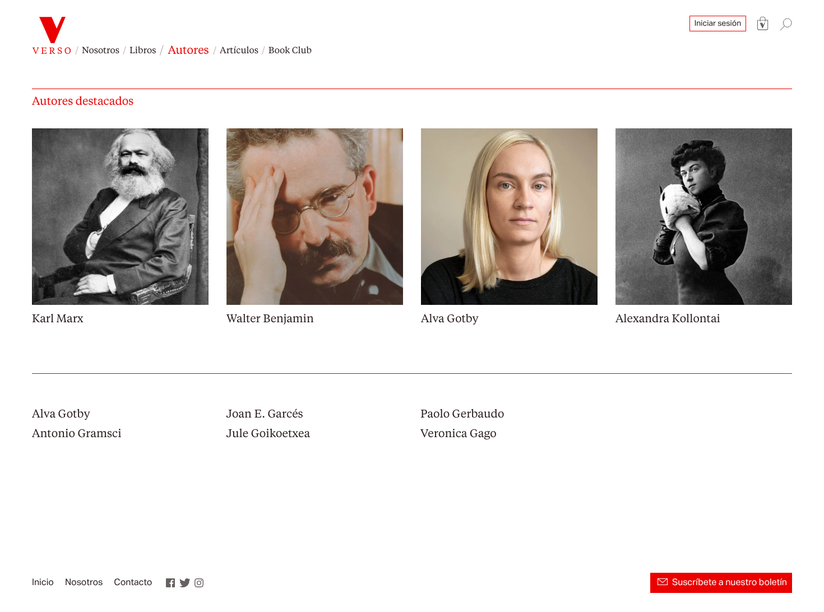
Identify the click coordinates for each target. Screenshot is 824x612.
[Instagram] (199, 583)
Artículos (239, 49)
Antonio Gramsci (77, 432)
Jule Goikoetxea (268, 432)
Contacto (133, 582)
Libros (142, 49)
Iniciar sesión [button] (718, 23)
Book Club (290, 49)
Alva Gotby (61, 413)
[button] (763, 24)
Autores (188, 49)
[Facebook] (170, 583)
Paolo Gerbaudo (462, 413)
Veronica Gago (458, 432)
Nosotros (100, 49)
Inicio (43, 582)
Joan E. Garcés (264, 413)
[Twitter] (185, 583)
